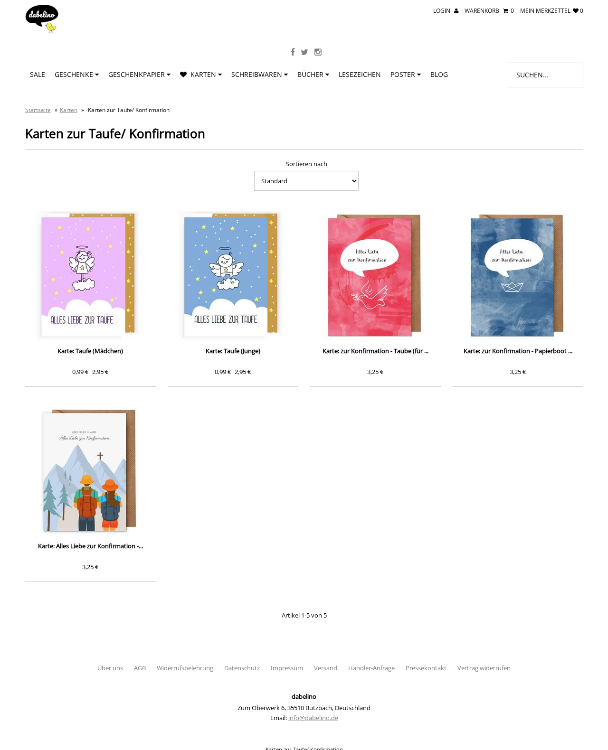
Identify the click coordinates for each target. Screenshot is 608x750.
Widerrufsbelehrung (185, 668)
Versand (325, 668)
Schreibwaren (257, 74)
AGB (140, 668)
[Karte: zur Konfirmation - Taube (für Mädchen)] (375, 276)
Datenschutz (242, 668)
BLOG (439, 74)
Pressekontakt (426, 668)
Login (442, 11)
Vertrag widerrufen (484, 668)
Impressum (287, 668)
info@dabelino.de (313, 717)
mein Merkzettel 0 (551, 11)
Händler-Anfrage (371, 668)
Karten (202, 74)
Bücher (311, 74)
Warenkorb (489, 11)
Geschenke (75, 74)
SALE (37, 74)
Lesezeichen (360, 74)
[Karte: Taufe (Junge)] (233, 276)
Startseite (38, 110)
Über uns (110, 668)
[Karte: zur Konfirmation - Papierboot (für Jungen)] (518, 276)
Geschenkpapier (137, 74)
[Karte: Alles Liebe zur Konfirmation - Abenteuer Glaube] (90, 471)
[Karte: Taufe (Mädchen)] (90, 276)
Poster (403, 74)
